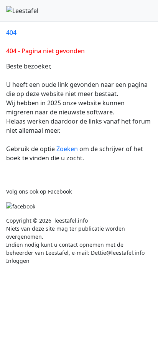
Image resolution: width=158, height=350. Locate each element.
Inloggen (18, 260)
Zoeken (67, 149)
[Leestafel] (22, 10)
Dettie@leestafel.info (118, 252)
